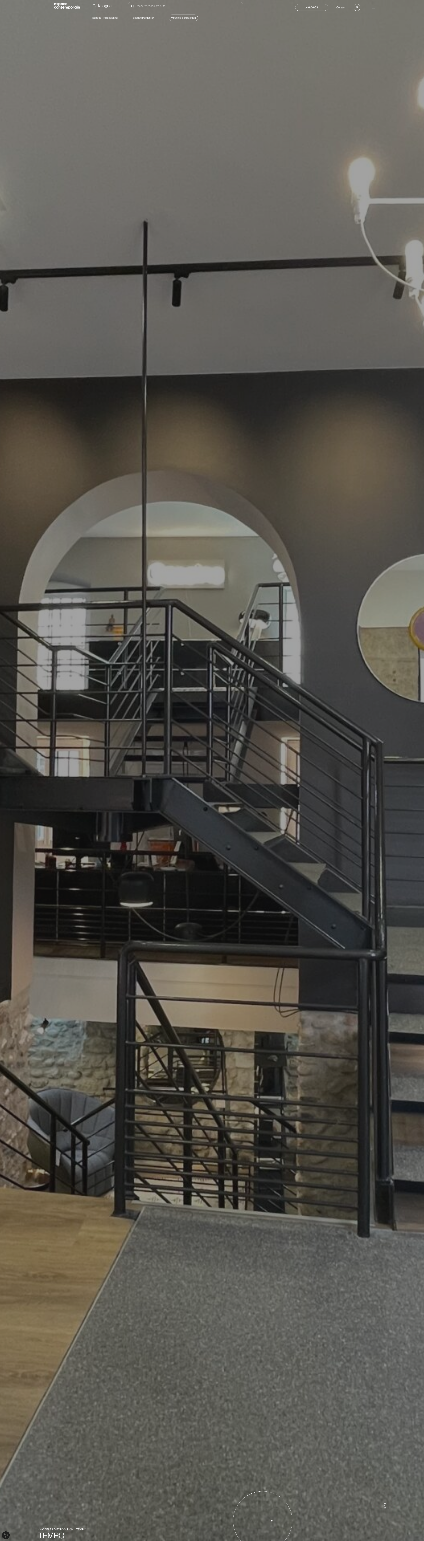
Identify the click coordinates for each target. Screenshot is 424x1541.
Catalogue (102, 6)
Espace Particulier (143, 18)
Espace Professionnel (105, 18)
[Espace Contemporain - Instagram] (357, 7)
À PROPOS (311, 7)
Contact (340, 7)
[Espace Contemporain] (67, 6)
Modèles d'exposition (183, 18)
